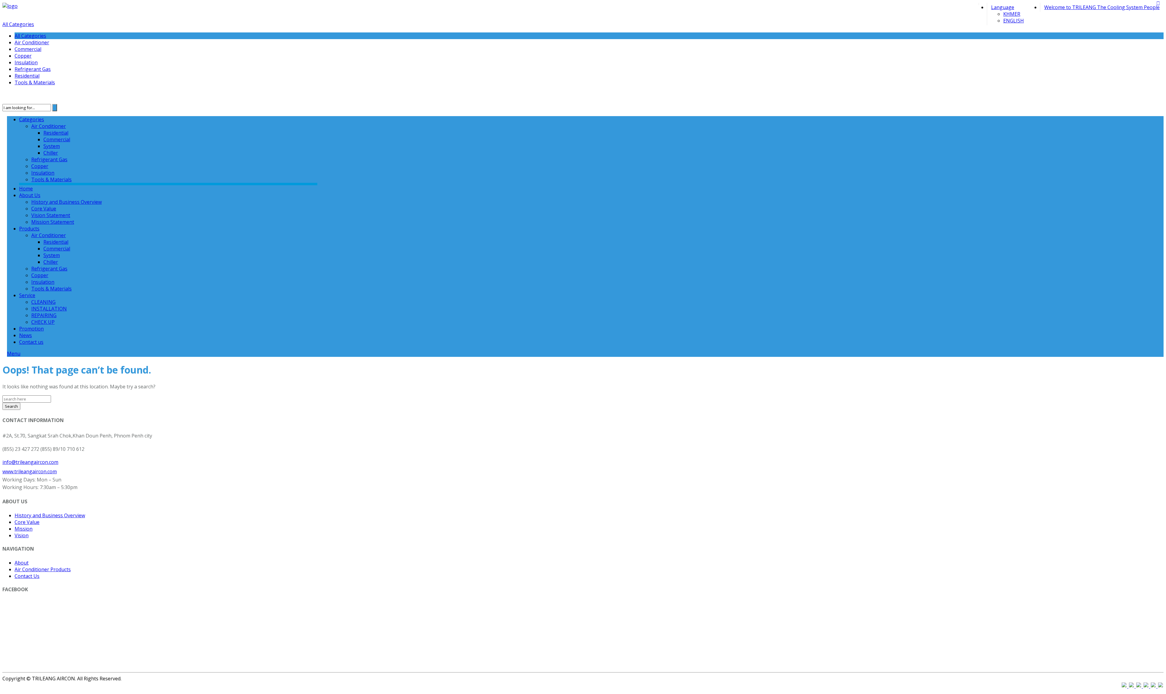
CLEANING (43, 302)
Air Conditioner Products (43, 569)
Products (29, 228)
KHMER (1011, 14)
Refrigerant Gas (33, 69)
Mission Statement (52, 222)
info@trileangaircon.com (30, 462)
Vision (22, 535)
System (51, 146)
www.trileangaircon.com (29, 471)
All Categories (18, 24)
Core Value (43, 208)
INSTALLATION (49, 308)
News (25, 335)
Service (27, 295)
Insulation (26, 62)
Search (11, 406)
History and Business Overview (66, 202)
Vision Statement (50, 215)
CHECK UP (43, 322)
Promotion (31, 328)
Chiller (50, 152)
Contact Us (27, 576)
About (22, 562)
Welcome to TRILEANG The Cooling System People (1102, 7)
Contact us (31, 342)
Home (26, 188)
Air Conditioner (32, 42)
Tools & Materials (35, 82)
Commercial (28, 49)
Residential (27, 75)
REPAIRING (43, 315)
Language (1002, 7)
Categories (31, 119)
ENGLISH (1013, 20)
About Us (29, 195)
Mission (23, 528)
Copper (23, 55)
